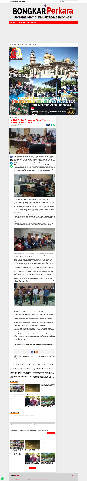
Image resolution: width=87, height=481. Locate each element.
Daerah (13, 125)
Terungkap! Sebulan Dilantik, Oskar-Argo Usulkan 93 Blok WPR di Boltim (21, 377)
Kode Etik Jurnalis (45, 479)
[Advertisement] (43, 33)
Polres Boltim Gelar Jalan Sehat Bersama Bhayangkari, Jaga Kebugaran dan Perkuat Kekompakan (20, 369)
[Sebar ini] (47, 125)
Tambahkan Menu (22, 1)
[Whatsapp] (54, 125)
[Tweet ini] (49, 125)
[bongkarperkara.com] (43, 11)
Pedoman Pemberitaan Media (35, 479)
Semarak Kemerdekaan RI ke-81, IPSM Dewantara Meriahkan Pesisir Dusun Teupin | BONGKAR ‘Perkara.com (20, 365)
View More (32, 468)
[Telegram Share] (51, 125)
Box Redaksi (27, 479)
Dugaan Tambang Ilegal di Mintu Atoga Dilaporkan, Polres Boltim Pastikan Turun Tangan (43, 369)
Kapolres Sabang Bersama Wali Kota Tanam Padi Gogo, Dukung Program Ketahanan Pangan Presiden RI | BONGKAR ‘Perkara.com (43, 373)
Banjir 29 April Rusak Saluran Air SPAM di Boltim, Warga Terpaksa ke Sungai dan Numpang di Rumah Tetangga (24, 357)
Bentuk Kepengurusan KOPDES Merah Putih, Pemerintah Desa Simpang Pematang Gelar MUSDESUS (46, 357)
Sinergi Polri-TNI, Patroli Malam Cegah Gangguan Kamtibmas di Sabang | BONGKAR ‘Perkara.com (43, 365)
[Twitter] (35, 352)
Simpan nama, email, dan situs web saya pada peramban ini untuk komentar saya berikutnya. (29, 430)
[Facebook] (32, 352)
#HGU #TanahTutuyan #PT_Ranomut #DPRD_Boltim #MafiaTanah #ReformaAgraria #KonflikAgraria (34, 344)
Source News (31, 346)
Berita (11, 125)
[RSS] (37, 352)
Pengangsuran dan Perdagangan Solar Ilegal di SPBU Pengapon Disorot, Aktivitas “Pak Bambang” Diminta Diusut (43, 377)
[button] (77, 2)
